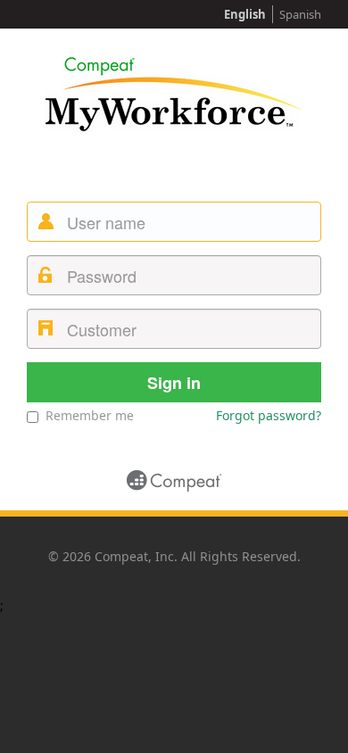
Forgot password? (268, 415)
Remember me (90, 415)
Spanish (300, 14)
